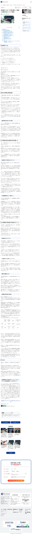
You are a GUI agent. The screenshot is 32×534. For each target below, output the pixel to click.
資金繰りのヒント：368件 (26, 23)
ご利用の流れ (9, 509)
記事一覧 (11, 452)
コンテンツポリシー (27, 510)
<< (5, 422)
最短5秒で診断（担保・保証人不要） (16, 480)
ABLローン (2, 515)
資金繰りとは (5, 29)
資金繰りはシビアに (7, 36)
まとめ (4, 39)
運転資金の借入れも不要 (8, 31)
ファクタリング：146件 (26, 28)
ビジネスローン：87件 (26, 25)
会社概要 (21, 509)
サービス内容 (3, 509)
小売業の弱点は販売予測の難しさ (8, 32)
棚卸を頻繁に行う (7, 37)
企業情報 (20, 510)
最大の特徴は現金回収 (6, 30)
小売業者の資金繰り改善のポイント (8, 35)
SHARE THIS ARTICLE (10, 406)
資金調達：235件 (26, 30)
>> (15, 422)
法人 (12, 468)
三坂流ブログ (15, 512)
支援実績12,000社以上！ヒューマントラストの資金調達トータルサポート (12, 41)
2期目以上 (17, 471)
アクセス (20, 512)
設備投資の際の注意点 (7, 38)
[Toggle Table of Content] (19, 27)
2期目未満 (13, 471)
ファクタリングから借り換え (4, 514)
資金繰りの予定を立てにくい (8, 33)
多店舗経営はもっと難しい (8, 34)
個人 (15, 468)
